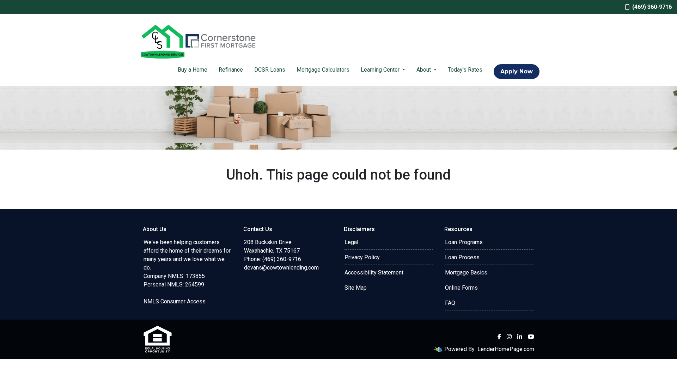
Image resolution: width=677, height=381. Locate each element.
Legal (351, 242)
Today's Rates (465, 69)
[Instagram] (509, 336)
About (424, 69)
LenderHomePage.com (505, 349)
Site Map (355, 287)
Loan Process (462, 257)
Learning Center (381, 69)
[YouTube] (531, 336)
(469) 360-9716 (652, 7)
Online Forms (461, 287)
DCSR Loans (269, 69)
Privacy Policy (362, 257)
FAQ (450, 303)
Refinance (231, 69)
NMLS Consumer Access (175, 301)
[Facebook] (499, 336)
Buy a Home (192, 69)
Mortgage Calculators (323, 69)
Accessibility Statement (373, 272)
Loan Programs (464, 242)
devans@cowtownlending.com (281, 267)
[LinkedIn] (519, 336)
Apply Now (516, 71)
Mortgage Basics (466, 272)
